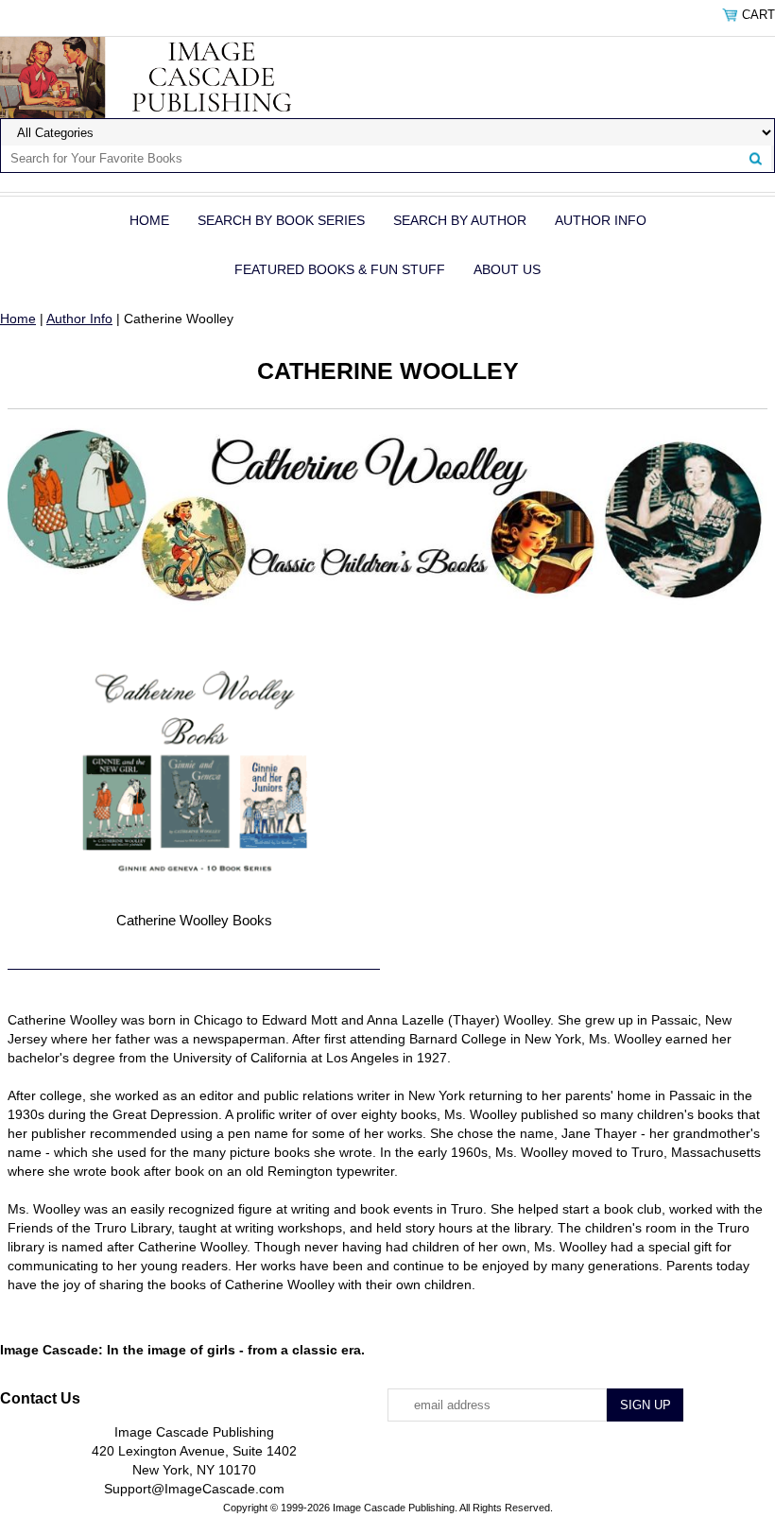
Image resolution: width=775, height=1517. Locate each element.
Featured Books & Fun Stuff (339, 269)
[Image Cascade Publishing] (163, 76)
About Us (507, 269)
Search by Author (459, 220)
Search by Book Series (281, 220)
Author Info (600, 220)
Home (149, 220)
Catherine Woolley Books (194, 920)
